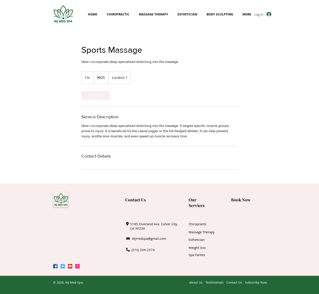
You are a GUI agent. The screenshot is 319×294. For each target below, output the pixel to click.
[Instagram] (77, 266)
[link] (95, 95)
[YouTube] (70, 266)
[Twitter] (63, 266)
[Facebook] (55, 266)
